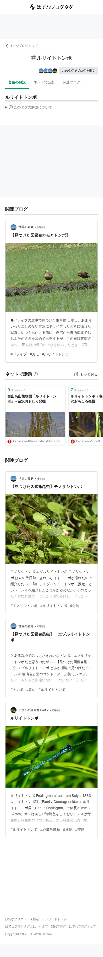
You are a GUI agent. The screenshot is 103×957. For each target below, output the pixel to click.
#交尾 (79, 829)
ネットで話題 (44, 82)
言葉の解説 (17, 82)
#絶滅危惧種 (50, 829)
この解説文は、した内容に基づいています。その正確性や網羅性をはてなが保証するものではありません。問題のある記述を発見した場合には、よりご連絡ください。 (28, 108)
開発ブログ (58, 926)
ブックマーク (17, 389)
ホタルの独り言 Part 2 (33, 710)
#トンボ (16, 689)
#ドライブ (18, 354)
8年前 (56, 710)
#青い (31, 689)
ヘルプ (43, 926)
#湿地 (74, 605)
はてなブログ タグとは (20, 926)
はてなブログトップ (82, 926)
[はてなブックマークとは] (36, 374)
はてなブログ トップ (24, 46)
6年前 (41, 478)
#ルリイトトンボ (55, 354)
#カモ (34, 354)
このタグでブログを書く (78, 70)
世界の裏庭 (26, 227)
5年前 (41, 227)
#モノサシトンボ (23, 605)
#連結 (67, 829)
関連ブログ (71, 82)
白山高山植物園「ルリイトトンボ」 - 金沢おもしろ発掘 (32, 398)
